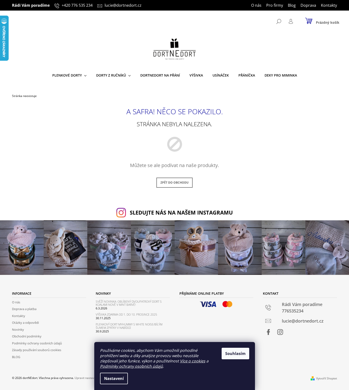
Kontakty (329, 5)
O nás (256, 5)
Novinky (18, 329)
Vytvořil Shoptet (326, 378)
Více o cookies (192, 361)
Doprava (308, 5)
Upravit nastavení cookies (92, 378)
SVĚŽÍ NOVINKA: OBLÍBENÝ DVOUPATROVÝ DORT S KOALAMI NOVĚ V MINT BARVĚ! (129, 303)
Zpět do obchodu (174, 182)
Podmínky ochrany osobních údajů (131, 366)
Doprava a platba (24, 309)
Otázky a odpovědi (25, 322)
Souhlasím (235, 353)
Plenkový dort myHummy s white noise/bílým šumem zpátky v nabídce (129, 326)
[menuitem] (69, 75)
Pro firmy (274, 5)
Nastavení (114, 378)
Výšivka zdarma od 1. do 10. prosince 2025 (126, 314)
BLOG (16, 357)
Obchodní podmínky (26, 336)
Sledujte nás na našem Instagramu (181, 212)
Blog (292, 5)
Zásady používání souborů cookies (36, 350)
